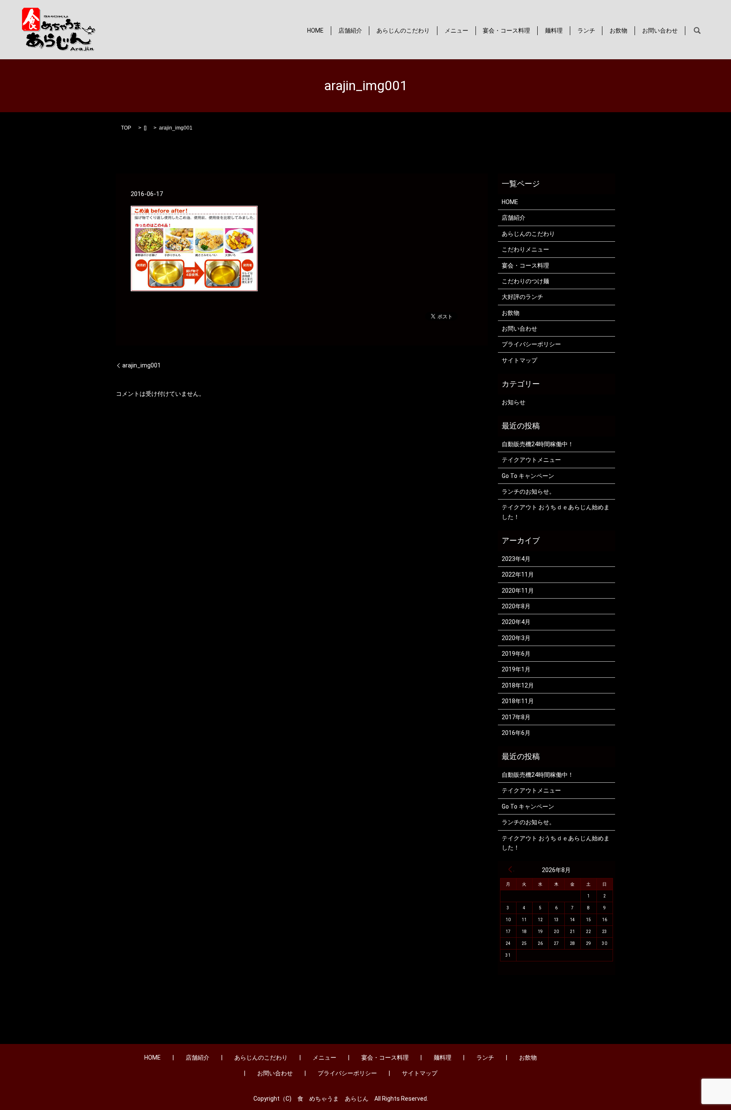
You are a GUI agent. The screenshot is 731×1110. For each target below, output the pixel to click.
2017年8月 (516, 717)
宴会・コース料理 (506, 30)
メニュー (456, 30)
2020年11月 (518, 590)
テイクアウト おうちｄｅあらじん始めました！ (556, 512)
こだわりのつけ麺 (525, 281)
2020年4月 (516, 622)
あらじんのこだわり (403, 30)
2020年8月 (516, 606)
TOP (126, 128)
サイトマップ (519, 360)
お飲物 (618, 30)
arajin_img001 (141, 365)
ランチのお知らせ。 (528, 491)
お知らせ (513, 402)
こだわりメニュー (525, 249)
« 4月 (510, 869)
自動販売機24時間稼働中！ (538, 444)
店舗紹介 (350, 30)
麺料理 (554, 30)
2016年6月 (516, 732)
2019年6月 (516, 653)
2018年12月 (518, 685)
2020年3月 (516, 638)
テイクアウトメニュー (531, 459)
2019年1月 (516, 669)
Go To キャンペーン (528, 475)
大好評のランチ (522, 296)
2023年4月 (516, 558)
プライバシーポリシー (531, 344)
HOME (315, 30)
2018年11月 (518, 701)
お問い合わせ (660, 30)
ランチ (586, 30)
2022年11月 (518, 574)
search (697, 31)
